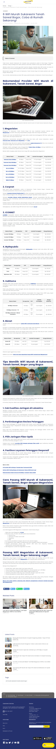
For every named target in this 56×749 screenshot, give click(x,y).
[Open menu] (4, 2)
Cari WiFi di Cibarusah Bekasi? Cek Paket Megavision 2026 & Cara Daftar (15, 611)
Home (4, 6)
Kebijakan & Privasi (7, 731)
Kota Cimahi (29, 695)
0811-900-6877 (9, 711)
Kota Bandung (11, 695)
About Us (5, 723)
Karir (4, 728)
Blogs (9, 6)
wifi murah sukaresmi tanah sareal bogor (16, 681)
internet (5, 11)
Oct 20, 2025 (34, 23)
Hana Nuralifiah (9, 23)
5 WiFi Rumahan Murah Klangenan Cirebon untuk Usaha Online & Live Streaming (30, 644)
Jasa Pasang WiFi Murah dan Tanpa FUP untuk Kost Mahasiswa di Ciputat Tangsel (40, 612)
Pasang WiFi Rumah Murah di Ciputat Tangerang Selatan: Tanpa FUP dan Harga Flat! (31, 638)
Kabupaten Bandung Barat (42, 695)
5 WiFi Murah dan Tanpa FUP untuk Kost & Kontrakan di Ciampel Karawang (32, 656)
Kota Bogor (21, 695)
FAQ (4, 725)
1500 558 (5, 714)
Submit (46, 726)
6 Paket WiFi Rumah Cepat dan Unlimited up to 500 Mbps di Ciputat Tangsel (30, 650)
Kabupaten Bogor (12, 696)
